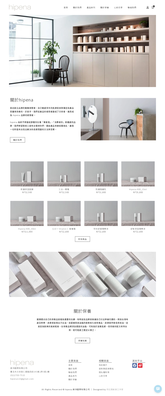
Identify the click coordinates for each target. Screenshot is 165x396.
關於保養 (104, 7)
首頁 (66, 7)
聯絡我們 (132, 7)
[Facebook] (134, 365)
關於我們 (77, 7)
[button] (17, 140)
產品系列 (91, 7)
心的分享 (118, 7)
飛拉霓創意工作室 (114, 389)
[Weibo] (140, 365)
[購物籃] (152, 7)
